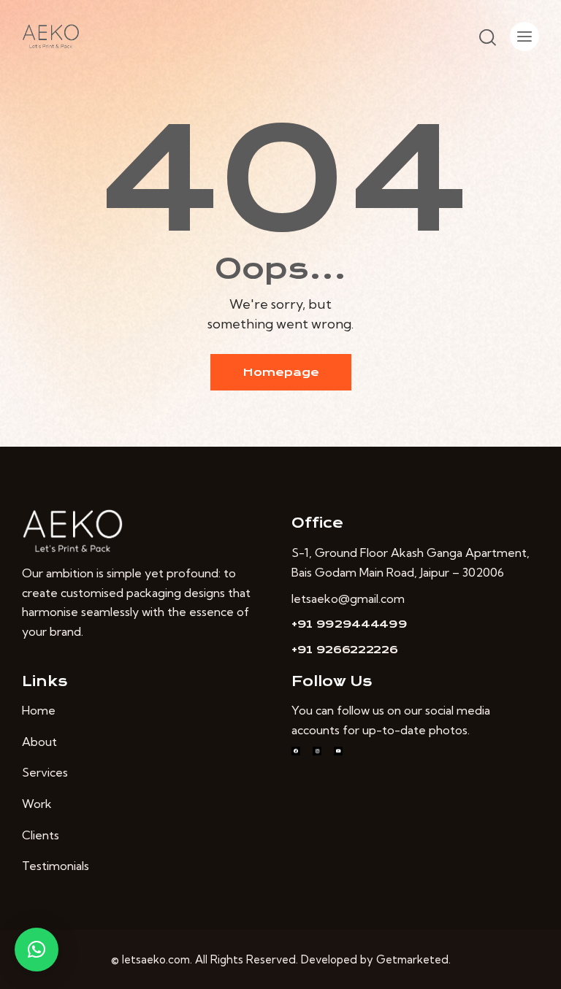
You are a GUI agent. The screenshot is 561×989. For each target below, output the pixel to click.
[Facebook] (295, 751)
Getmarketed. (413, 959)
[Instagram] (317, 751)
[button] (36, 949)
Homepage (281, 372)
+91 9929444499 (349, 624)
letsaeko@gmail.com (348, 598)
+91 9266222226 (344, 649)
